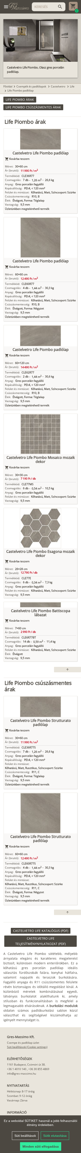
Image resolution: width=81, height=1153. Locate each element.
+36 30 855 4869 (38, 1069)
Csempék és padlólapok (31, 86)
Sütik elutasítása (55, 1135)
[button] (19, 100)
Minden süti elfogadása (40, 1146)
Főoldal (7, 86)
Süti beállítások (25, 1135)
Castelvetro (58, 86)
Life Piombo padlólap (20, 90)
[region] (40, 1134)
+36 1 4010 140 (16, 1069)
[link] (40, 931)
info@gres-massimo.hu (21, 1073)
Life (72, 86)
